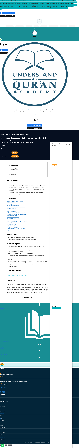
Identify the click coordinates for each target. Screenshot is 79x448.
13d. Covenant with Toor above (13, 220)
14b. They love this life (11, 224)
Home (2, 134)
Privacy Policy (3, 387)
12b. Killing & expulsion (11, 210)
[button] (34, 28)
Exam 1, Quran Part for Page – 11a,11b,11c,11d (16, 207)
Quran (36, 25)
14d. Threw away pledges (12, 227)
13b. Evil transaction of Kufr (13, 217)
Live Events (44, 25)
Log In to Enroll (56, 308)
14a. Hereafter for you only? (13, 223)
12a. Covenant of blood (12, 208)
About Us (72, 25)
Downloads (63, 25)
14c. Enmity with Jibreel (12, 225)
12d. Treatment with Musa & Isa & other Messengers (18, 212)
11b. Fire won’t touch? (11, 202)
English (14, 152)
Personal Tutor (19, 25)
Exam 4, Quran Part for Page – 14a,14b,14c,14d (17, 228)
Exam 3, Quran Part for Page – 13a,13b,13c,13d (16, 221)
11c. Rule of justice (10, 204)
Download (3, 361)
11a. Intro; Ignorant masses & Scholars (15, 201)
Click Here (15, 156)
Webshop (29, 25)
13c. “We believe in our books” (13, 218)
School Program (53, 25)
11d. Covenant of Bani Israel (13, 205)
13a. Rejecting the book (12, 215)
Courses (6, 134)
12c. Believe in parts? (11, 211)
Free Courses (9, 25)
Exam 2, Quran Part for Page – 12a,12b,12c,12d (16, 214)
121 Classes (3, 355)
